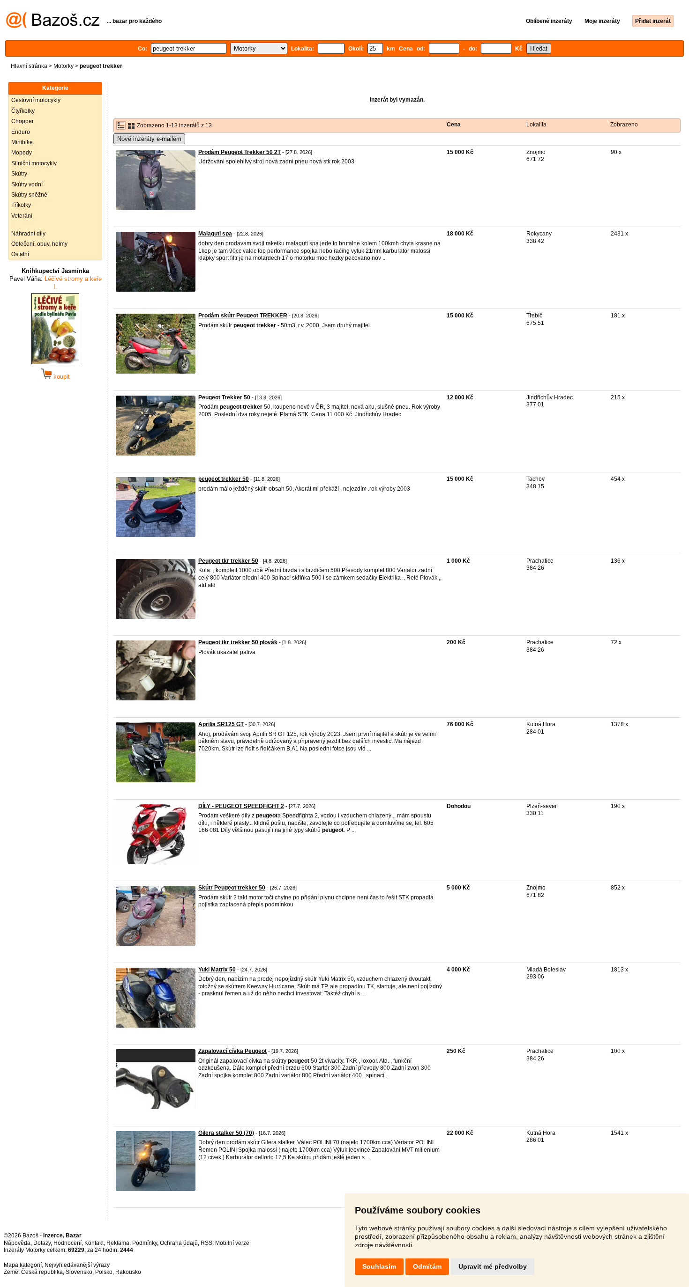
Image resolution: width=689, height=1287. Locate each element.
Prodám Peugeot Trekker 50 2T (239, 152)
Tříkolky (21, 205)
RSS (206, 1243)
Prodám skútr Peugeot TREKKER (242, 315)
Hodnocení (67, 1243)
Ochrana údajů (179, 1243)
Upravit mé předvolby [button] (492, 1266)
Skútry (19, 173)
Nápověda (17, 1243)
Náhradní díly (28, 233)
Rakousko (128, 1272)
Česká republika (42, 1272)
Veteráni (21, 216)
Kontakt (94, 1243)
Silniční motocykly (34, 163)
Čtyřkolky (23, 111)
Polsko (103, 1272)
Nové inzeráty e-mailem (149, 138)
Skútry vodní (27, 184)
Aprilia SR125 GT (221, 724)
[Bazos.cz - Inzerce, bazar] (52, 26)
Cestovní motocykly (35, 100)
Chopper (22, 121)
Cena (454, 124)
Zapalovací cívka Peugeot (232, 1051)
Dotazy (42, 1243)
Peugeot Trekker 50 (224, 397)
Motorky (63, 66)
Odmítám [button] (427, 1266)
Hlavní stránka (29, 66)
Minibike (22, 142)
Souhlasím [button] (379, 1266)
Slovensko (79, 1272)
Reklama (117, 1243)
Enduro (20, 132)
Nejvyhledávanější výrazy (77, 1265)
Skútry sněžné (29, 194)
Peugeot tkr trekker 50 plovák (237, 642)
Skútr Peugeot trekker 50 (231, 887)
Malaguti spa (215, 233)
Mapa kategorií (23, 1265)
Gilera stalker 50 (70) (226, 1133)
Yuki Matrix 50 (217, 969)
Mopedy (21, 152)
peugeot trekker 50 (223, 479)
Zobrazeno (624, 124)
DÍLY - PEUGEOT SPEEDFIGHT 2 (241, 806)
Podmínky (144, 1243)
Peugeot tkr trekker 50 (228, 561)
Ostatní (20, 254)
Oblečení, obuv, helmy (39, 244)
